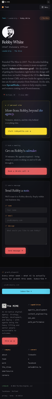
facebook (32, 363)
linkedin (32, 355)
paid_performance (36, 322)
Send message (15, 250)
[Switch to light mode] (48, 1)
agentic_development (37, 310)
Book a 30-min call (18, 171)
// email (8, 216)
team (4, 359)
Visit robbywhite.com (19, 131)
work (4, 363)
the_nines (6, 367)
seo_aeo (31, 318)
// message (9, 226)
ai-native (19, 396)
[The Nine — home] (6, 2)
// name (8, 206)
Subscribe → (26, 291)
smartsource (7, 371)
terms (11, 396)
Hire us (10, 341)
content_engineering (37, 314)
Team (4, 18)
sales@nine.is (34, 367)
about (4, 355)
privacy (4, 396)
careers (5, 375)
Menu (46, 7)
